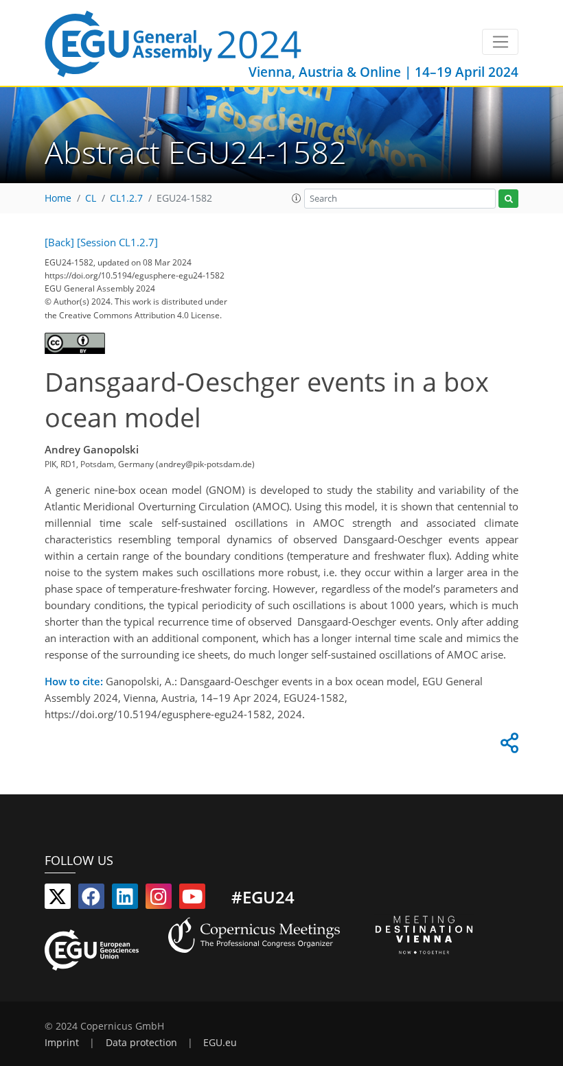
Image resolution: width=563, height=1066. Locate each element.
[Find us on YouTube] (192, 899)
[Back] (59, 242)
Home (58, 198)
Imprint (62, 1043)
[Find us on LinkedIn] (125, 899)
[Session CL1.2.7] (117, 242)
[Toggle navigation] (500, 42)
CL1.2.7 (126, 198)
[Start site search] (508, 198)
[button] (296, 198)
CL (90, 198)
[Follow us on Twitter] (58, 899)
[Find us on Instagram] (159, 899)
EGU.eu (220, 1043)
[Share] (507, 746)
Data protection (141, 1043)
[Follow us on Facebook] (91, 899)
